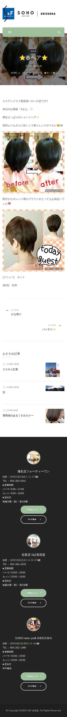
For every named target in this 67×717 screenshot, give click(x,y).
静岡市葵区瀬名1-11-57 (22, 476)
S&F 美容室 (33, 710)
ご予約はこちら (32, 510)
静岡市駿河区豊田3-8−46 (23, 643)
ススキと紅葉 (10, 369)
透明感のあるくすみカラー (18, 415)
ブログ (33, 51)
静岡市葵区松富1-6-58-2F (24, 560)
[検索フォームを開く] (59, 32)
